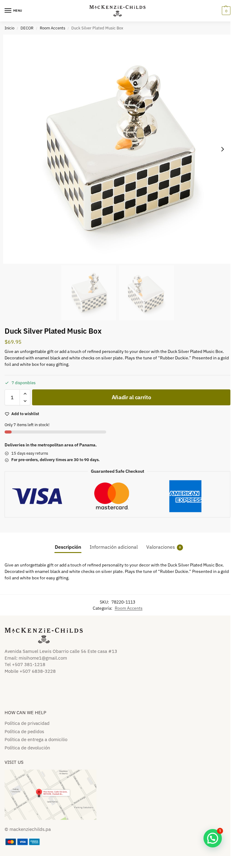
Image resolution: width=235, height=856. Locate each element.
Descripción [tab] (68, 547)
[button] (225, 10)
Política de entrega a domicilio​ (36, 739)
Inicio (9, 28)
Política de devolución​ (27, 748)
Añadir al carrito (131, 397)
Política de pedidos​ (24, 731)
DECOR (27, 28)
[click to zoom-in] (117, 149)
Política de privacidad (27, 723)
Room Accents (52, 28)
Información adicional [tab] (114, 547)
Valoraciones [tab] (163, 547)
